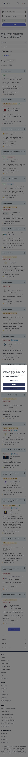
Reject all (14, 384)
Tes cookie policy (6, 376)
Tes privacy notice (14, 376)
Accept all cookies (14, 388)
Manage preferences (14, 380)
